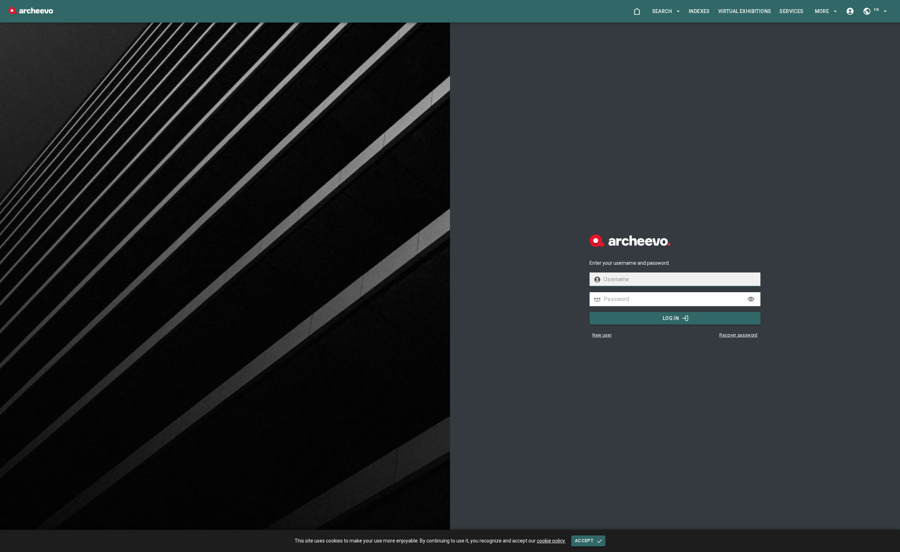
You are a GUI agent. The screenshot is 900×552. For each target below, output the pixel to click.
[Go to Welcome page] (637, 11)
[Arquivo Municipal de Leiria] (31, 12)
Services (791, 11)
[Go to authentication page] (850, 11)
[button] (665, 11)
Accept (584, 540)
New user (602, 335)
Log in (671, 318)
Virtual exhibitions (744, 11)
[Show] (751, 299)
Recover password (738, 335)
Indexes (699, 11)
